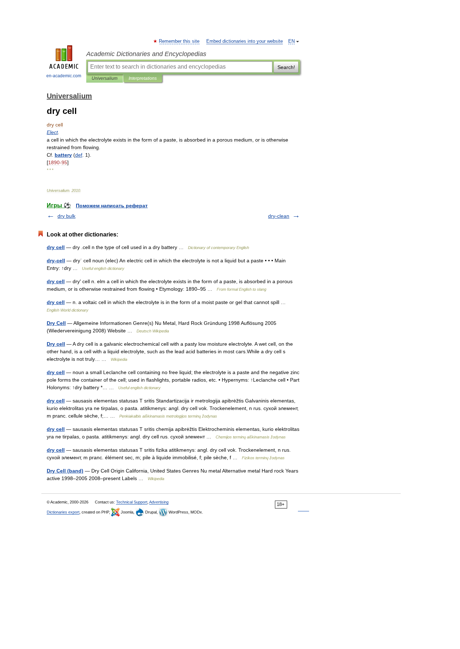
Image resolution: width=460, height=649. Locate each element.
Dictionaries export (63, 512)
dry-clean (278, 216)
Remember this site (179, 41)
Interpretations (143, 78)
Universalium (105, 78)
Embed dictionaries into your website (244, 41)
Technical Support (131, 502)
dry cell (56, 247)
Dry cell (56, 344)
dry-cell (56, 260)
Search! (286, 67)
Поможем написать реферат (112, 205)
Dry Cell (56, 323)
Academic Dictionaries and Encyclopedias (146, 53)
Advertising (159, 502)
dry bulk (66, 216)
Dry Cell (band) (65, 471)
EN (291, 41)
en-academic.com (63, 75)
